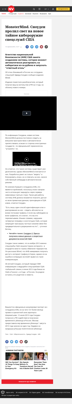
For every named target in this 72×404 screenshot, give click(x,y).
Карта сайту (10, 392)
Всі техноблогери (48, 392)
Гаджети (21, 14)
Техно (4, 14)
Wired (7, 78)
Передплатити (63, 9)
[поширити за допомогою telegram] (36, 46)
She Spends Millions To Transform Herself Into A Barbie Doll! (26, 365)
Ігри (49, 14)
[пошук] (34, 9)
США (11, 334)
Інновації (28, 14)
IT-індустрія (12, 14)
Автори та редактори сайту (10, 395)
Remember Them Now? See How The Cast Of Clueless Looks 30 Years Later (40, 366)
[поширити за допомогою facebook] (27, 46)
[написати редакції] (41, 46)
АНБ (39, 334)
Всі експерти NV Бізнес (63, 392)
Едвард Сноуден (31, 334)
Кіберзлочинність (19, 334)
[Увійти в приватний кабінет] (53, 9)
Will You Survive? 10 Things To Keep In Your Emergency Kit (12, 365)
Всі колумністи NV (21, 392)
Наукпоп (35, 14)
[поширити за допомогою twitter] (32, 46)
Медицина (43, 14)
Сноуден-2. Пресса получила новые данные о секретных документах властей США (26, 236)
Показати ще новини (27, 381)
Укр (45, 9)
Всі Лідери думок (34, 392)
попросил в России (13, 329)
